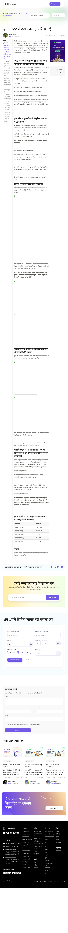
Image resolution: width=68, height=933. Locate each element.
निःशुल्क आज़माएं (55, 4)
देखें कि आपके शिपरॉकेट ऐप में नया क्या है (7, 73)
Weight (9, 640)
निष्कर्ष (5, 121)
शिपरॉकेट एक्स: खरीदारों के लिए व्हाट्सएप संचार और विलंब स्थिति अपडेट (7, 82)
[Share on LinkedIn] (55, 567)
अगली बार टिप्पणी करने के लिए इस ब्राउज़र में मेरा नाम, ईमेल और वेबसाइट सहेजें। (24, 724)
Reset (27, 660)
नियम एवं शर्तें (35, 881)
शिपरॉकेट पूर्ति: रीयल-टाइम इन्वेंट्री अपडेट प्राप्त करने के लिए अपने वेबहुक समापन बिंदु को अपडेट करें (7, 96)
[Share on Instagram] (58, 567)
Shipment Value (39, 649)
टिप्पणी (6, 696)
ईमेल (38, 708)
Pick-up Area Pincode (13, 631)
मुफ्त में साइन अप (54, 808)
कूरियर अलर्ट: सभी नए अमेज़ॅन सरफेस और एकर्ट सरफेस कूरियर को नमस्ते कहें (7, 112)
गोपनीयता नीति (43, 881)
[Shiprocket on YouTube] (62, 567)
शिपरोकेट (11, 36)
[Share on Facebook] (48, 567)
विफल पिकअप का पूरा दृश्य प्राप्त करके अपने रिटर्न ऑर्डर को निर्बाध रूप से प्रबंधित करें (7, 51)
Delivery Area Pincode (41, 631)
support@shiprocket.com (12, 843)
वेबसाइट (6, 715)
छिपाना (8, 43)
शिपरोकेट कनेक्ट (29, 761)
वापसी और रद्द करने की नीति (59, 881)
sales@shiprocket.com (11, 846)
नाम (6, 708)
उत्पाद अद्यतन (7, 761)
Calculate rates (15, 660)
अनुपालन (50, 881)
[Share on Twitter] (51, 567)
